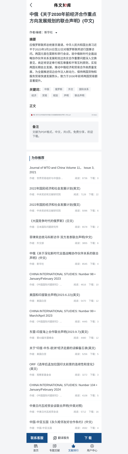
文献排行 (73, 450)
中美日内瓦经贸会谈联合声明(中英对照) (56, 405)
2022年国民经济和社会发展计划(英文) (55, 188)
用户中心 (92, 450)
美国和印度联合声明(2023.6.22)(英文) (55, 294)
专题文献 (54, 450)
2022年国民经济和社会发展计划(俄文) (55, 204)
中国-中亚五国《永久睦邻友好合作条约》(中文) (61, 422)
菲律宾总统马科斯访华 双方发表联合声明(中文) (61, 237)
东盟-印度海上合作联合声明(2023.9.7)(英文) (59, 331)
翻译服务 (63, 437)
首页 (35, 450)
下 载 (88, 438)
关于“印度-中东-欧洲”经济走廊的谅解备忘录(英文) (63, 348)
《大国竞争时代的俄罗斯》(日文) (52, 221)
